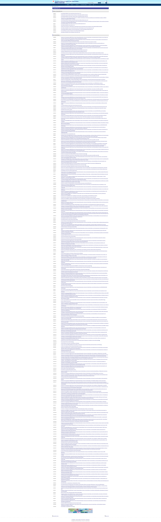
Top (52, 6)
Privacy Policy (83, 519)
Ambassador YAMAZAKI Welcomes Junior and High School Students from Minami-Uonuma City (74, 51)
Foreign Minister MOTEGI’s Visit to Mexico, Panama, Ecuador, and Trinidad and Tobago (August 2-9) (74, 16)
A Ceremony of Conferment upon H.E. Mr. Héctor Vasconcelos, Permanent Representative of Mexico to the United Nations (77, 408)
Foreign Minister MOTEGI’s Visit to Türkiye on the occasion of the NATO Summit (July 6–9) (73, 23)
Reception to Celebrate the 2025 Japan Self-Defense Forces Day (69, 407)
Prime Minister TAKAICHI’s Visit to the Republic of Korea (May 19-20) (70, 32)
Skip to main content (102, 1)
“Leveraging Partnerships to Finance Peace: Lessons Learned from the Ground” (71, 105)
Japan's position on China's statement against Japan (68, 368)
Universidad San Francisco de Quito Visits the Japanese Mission (69, 219)
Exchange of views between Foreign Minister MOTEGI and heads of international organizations (73, 153)
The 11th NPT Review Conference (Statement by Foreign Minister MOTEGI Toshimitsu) (72, 30)
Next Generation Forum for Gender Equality (67, 341)
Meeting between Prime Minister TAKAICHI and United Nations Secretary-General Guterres (73, 164)
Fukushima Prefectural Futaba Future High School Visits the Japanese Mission (71, 239)
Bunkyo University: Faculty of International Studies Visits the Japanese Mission (71, 492)
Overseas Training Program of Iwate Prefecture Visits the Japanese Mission (71, 450)
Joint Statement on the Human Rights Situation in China (68, 369)
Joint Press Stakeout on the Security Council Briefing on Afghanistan (70, 343)
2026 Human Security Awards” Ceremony (66, 109)
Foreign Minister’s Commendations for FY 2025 (67, 506)
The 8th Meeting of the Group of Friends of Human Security (69, 170)
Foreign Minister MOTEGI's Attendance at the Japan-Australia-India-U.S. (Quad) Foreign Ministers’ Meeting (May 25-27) (77, 29)
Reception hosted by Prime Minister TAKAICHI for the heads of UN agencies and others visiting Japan (74, 166)
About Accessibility (78, 519)
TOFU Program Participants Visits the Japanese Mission (68, 236)
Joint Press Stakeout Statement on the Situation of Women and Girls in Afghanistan (72, 253)
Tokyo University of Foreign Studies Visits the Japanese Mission (69, 289)
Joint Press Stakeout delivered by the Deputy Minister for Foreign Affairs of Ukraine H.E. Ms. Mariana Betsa (75, 269)
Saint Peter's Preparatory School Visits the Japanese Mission (69, 226)
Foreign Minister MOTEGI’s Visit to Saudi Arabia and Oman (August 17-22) (71, 13)
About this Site (87, 519)
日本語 (106, 1)
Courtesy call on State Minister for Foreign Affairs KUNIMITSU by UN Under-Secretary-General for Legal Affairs (76, 265)
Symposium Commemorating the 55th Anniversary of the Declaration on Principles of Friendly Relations (75, 421)
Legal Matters (73, 519)
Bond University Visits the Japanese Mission (67, 285)
